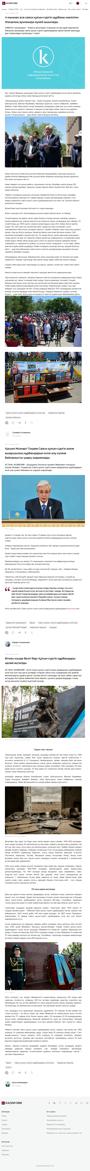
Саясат (4, 1120)
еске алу (71, 608)
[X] (31, 423)
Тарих (32, 623)
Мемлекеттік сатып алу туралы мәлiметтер (64, 1133)
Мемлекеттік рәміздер (56, 1124)
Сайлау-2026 (13, 9)
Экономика (6, 1129)
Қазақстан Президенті (16, 623)
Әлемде (5, 1133)
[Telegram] (19, 423)
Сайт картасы (7, 1146)
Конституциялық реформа (34, 9)
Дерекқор (62, 9)
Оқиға (4, 1116)
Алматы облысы (13, 417)
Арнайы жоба (52, 9)
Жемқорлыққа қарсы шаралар (58, 1129)
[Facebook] (25, 423)
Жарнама (5, 1154)
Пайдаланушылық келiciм (56, 1116)
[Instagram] (6, 423)
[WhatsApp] (13, 423)
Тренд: (4, 9)
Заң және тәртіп (74, 9)
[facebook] (65, 1103)
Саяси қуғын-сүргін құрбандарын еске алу (25, 413)
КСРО (8, 1067)
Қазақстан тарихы (56, 413)
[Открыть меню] (86, 3)
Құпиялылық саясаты (55, 1120)
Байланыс (5, 1150)
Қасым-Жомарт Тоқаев (16, 627)
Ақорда (53, 627)
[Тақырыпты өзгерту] (79, 3)
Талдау (4, 1124)
